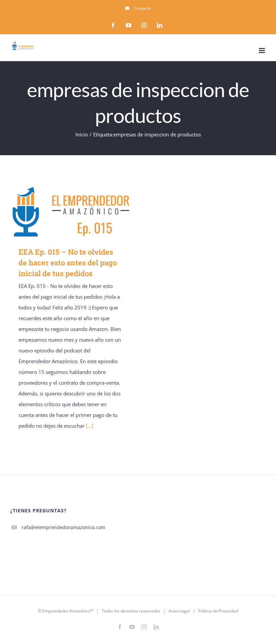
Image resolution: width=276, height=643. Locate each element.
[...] (89, 425)
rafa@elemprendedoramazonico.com (55, 527)
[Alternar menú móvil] (262, 50)
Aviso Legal (179, 611)
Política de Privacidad (218, 611)
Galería (80, 211)
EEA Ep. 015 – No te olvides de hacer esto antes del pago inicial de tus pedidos (61, 211)
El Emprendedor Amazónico (64, 611)
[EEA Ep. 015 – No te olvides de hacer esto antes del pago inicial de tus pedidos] (70, 211)
